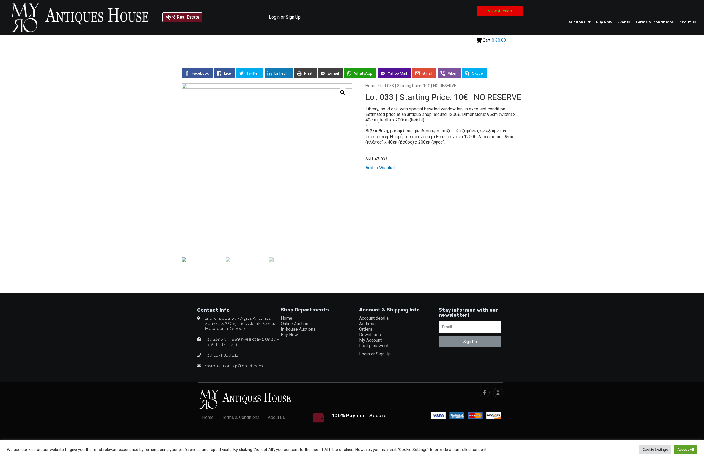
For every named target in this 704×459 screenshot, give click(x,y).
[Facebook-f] (485, 392)
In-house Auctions (298, 329)
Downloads (370, 334)
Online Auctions (296, 323)
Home (370, 85)
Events (624, 22)
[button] (182, 17)
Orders (365, 329)
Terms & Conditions (655, 22)
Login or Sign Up (285, 17)
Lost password (373, 345)
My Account (370, 340)
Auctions (576, 22)
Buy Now (604, 22)
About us (687, 22)
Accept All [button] (685, 449)
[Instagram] (498, 392)
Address (367, 323)
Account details (374, 318)
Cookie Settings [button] (655, 449)
